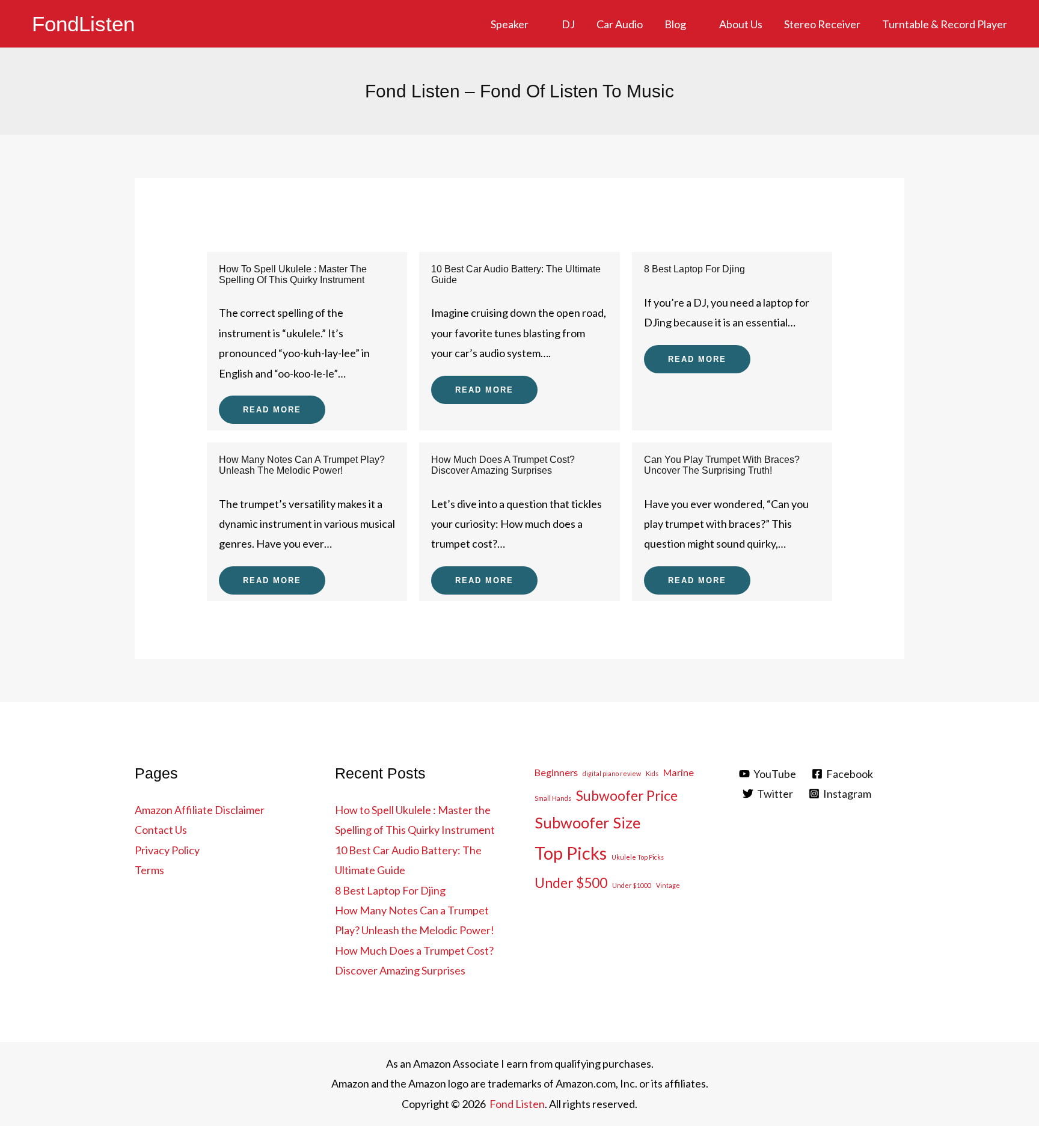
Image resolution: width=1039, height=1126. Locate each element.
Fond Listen (517, 1103)
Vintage (668, 885)
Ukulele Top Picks (637, 857)
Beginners (556, 772)
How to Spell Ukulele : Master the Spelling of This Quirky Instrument (293, 274)
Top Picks (571, 852)
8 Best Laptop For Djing (694, 269)
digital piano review (612, 773)
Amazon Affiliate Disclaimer (200, 809)
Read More (272, 409)
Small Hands (553, 798)
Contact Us (161, 829)
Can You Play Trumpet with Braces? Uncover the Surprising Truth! (722, 465)
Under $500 (571, 882)
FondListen (83, 23)
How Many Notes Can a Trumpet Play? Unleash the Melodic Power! (302, 465)
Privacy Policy (167, 850)
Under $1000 (631, 885)
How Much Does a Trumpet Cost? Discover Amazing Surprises (503, 465)
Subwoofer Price (627, 795)
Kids (652, 773)
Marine (678, 772)
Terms (149, 870)
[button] (534, 24)
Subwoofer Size (587, 822)
